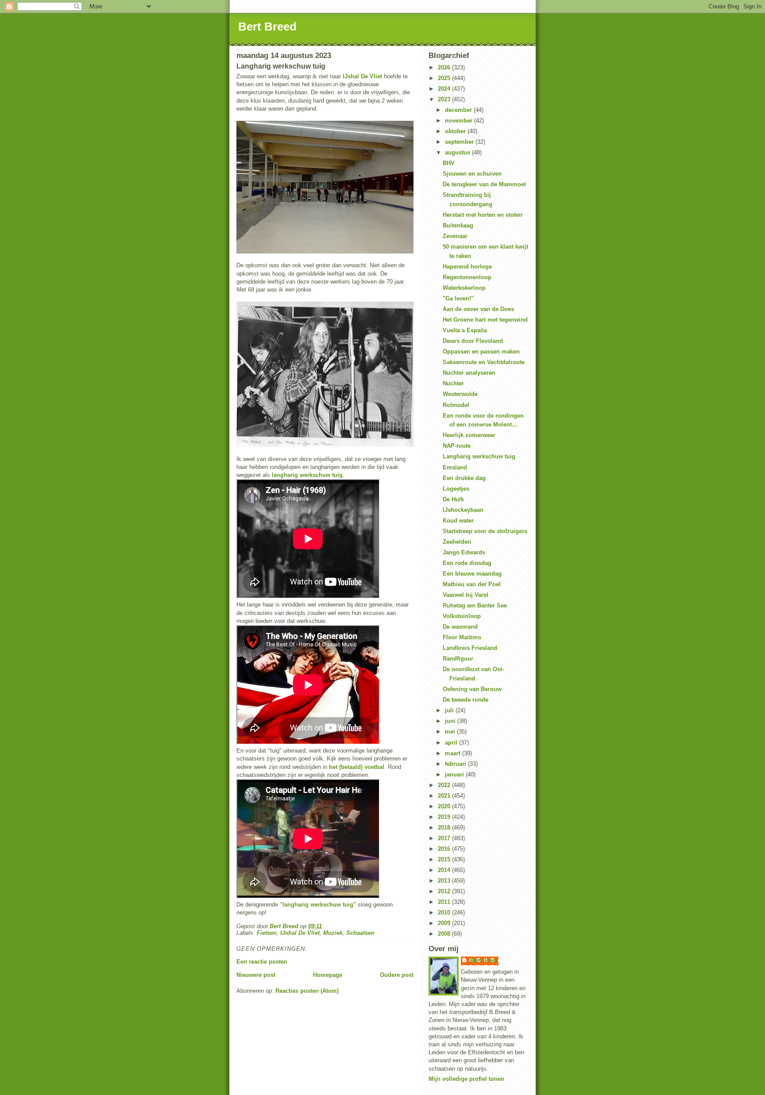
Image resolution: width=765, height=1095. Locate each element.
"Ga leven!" (458, 298)
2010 (445, 912)
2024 (445, 88)
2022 (445, 785)
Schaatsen (360, 933)
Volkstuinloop (462, 616)
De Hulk (453, 499)
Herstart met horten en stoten (482, 214)
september (460, 141)
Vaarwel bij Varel (465, 595)
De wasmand (460, 626)
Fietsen (267, 933)
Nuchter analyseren (469, 372)
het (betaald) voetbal (356, 767)
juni (451, 721)
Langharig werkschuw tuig (479, 456)
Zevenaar (455, 236)
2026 (445, 67)
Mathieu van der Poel (472, 584)
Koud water (458, 520)
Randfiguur (458, 658)
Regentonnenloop (467, 277)
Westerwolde (460, 394)
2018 (445, 827)
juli (450, 710)
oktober (456, 131)
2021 (445, 795)
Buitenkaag (458, 225)
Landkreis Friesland (470, 648)
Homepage (327, 975)
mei (451, 731)
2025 (445, 78)
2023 (445, 99)
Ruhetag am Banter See (475, 605)
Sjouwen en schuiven (472, 173)
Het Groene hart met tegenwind (485, 319)
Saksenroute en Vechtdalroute (484, 362)
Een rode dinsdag (467, 563)
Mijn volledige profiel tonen (466, 1079)
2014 (445, 870)
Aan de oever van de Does (478, 309)
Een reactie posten (261, 961)
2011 (445, 902)
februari (456, 764)
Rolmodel (456, 405)
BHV (449, 163)
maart (453, 753)
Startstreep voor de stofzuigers (485, 531)
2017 (445, 838)
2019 (445, 817)
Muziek (333, 933)
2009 (445, 923)
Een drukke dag (464, 478)
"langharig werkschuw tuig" (318, 904)
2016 (445, 848)
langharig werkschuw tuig (307, 475)
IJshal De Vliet (362, 76)
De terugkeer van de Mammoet (484, 184)
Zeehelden (457, 541)
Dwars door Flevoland (473, 341)
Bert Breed (267, 26)
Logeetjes (456, 488)
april (452, 742)
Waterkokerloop (464, 287)
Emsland (455, 467)
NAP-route (457, 445)
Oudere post (396, 975)
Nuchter (453, 383)
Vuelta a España (465, 330)
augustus (458, 152)
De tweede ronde (465, 699)
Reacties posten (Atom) (307, 990)
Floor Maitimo (462, 637)
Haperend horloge (467, 266)
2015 (445, 859)
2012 (445, 891)
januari (455, 774)
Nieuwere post (255, 975)
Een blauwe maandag (472, 573)
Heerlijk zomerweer (469, 435)
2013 (445, 880)
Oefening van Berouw (472, 689)
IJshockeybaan (463, 510)
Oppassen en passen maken (481, 351)
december (459, 110)
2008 (445, 933)
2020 (445, 806)
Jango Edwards (464, 552)
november (459, 120)
